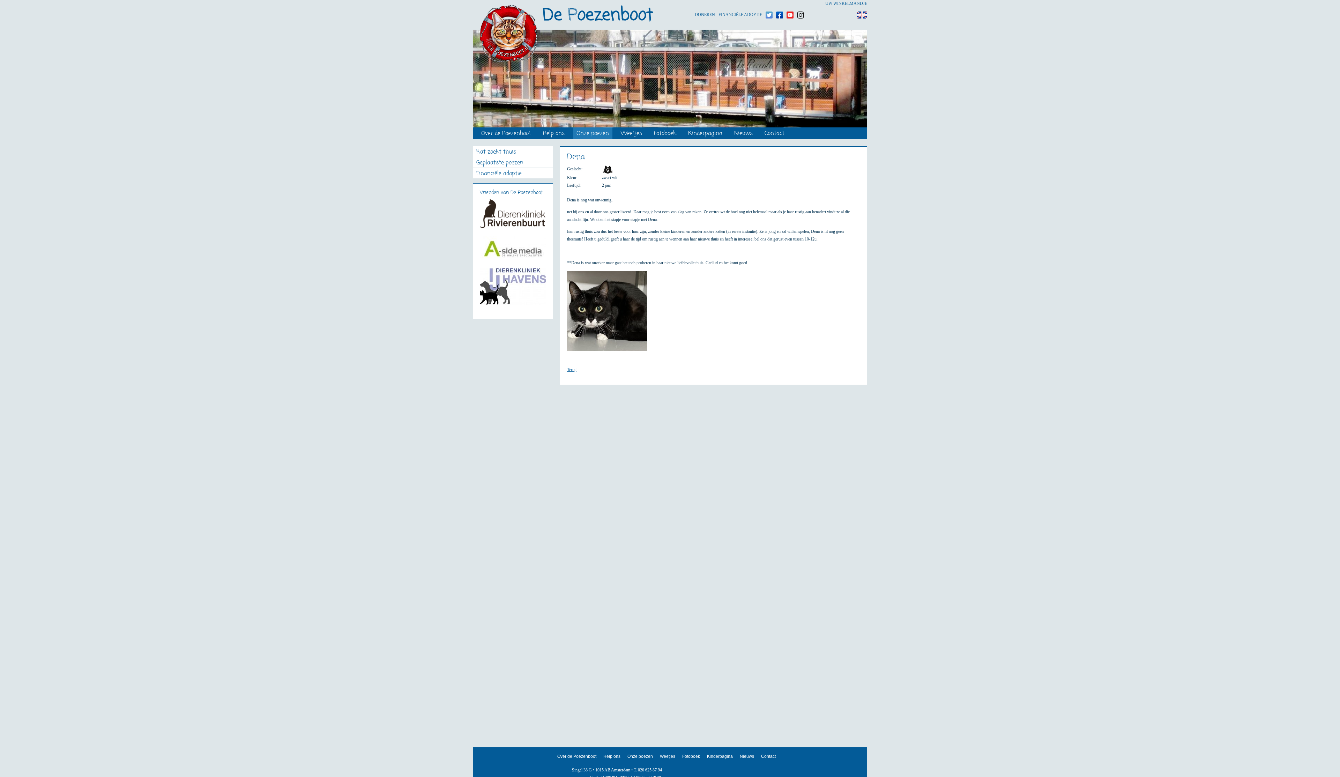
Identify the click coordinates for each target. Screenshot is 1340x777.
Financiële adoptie (740, 3)
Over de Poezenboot (506, 134)
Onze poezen (592, 134)
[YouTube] (790, 3)
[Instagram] (800, 3)
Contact (774, 134)
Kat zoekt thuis (496, 152)
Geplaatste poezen (499, 163)
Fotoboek (665, 134)
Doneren (705, 3)
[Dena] (610, 314)
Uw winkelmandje (846, 3)
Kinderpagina (705, 134)
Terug (571, 369)
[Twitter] (769, 3)
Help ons (554, 134)
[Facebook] (779, 3)
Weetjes (631, 134)
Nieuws (743, 134)
